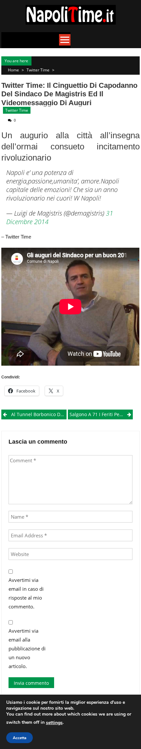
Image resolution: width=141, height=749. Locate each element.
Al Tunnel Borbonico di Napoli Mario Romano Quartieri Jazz (38, 414)
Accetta (19, 737)
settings (54, 723)
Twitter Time (38, 70)
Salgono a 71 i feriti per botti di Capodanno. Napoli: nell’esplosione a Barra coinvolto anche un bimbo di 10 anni (101, 414)
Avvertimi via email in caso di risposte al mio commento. (26, 593)
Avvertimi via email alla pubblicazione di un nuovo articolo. (27, 648)
